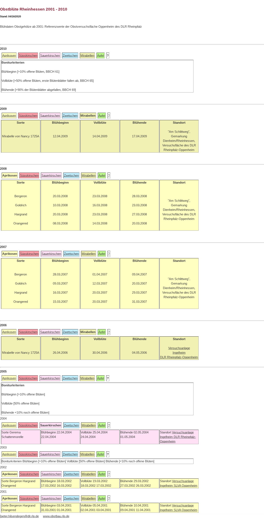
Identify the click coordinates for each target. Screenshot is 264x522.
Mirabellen (87, 55)
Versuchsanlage (183, 432)
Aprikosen (9, 55)
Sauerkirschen (50, 55)
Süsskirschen (28, 55)
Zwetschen (70, 55)
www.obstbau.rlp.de (56, 516)
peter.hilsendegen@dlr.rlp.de (20, 516)
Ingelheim (167, 437)
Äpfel (100, 55)
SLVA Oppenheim (185, 485)
